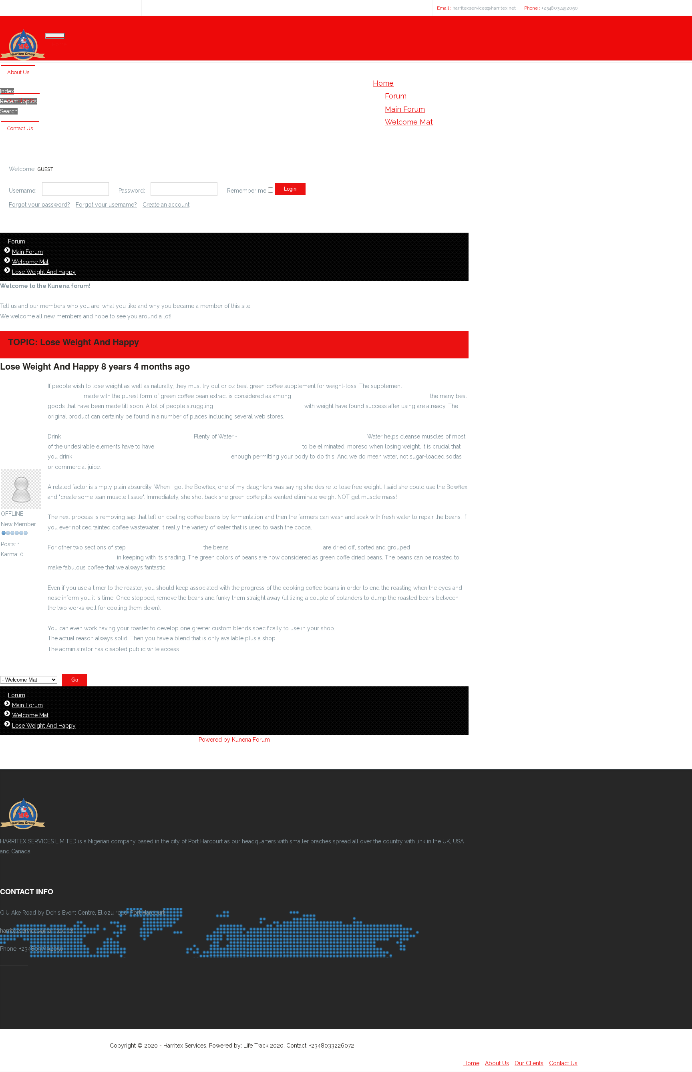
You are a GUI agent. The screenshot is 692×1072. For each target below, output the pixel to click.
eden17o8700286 (24, 464)
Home (59, 44)
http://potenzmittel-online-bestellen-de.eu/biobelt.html (228, 446)
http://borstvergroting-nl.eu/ (164, 547)
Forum (16, 241)
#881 (201, 366)
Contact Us (20, 128)
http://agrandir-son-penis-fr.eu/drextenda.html (397, 628)
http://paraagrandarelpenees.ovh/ (259, 406)
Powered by (214, 739)
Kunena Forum (251, 739)
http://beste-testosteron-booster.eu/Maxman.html (127, 436)
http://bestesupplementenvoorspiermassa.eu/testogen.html (151, 456)
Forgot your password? (39, 204)
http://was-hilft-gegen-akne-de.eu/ (276, 547)
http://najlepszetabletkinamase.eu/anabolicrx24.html (360, 396)
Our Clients (20, 100)
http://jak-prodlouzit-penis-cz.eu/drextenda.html (302, 436)
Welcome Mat (30, 262)
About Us (18, 72)
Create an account (166, 204)
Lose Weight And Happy (44, 272)
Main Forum (27, 252)
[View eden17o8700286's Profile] (21, 504)
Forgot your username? (106, 204)
